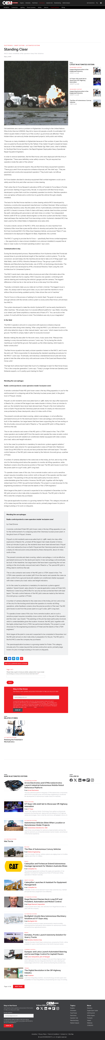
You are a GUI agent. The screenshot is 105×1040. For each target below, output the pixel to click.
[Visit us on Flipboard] (88, 780)
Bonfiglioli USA (32, 921)
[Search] (96, 2)
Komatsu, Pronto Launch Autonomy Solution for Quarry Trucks (45, 936)
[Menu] (100, 2)
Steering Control (30, 949)
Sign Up (18, 710)
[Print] (5, 658)
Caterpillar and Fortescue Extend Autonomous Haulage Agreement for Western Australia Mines (45, 864)
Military (26, 847)
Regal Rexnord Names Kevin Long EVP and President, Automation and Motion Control (43, 900)
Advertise (34, 1034)
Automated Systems (33, 45)
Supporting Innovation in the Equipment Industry (79, 70)
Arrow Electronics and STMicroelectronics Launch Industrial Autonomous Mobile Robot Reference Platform (44, 785)
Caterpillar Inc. (32, 869)
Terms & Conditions (53, 1034)
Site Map (70, 1034)
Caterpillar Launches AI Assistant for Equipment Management (45, 883)
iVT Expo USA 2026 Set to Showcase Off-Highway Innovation (78, 80)
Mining (26, 861)
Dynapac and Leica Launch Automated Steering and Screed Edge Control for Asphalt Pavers (45, 953)
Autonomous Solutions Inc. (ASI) (37, 828)
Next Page (18, 986)
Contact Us (64, 1034)
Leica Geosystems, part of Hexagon (39, 957)
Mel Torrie (8, 841)
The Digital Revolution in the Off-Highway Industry (42, 971)
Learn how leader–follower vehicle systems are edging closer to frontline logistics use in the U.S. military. (46, 855)
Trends (26, 968)
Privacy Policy (40, 707)
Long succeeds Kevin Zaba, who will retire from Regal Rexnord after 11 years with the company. (45, 907)
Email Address (17, 694)
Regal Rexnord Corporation (36, 904)
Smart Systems (19, 45)
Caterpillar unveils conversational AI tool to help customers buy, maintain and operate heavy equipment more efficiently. (45, 890)
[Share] (9, 658)
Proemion (31, 975)
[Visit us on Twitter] (75, 780)
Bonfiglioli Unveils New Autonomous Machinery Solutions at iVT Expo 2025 (45, 917)
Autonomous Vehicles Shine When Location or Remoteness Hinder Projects (44, 824)
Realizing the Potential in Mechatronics (13, 741)
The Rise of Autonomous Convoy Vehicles (80, 101)
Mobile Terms (30, 707)
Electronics (8, 45)
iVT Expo (30, 809)
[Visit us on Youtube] (84, 780)
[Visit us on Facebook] (71, 780)
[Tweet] (17, 658)
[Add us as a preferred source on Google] (21, 658)
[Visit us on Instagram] (92, 780)
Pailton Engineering (34, 852)
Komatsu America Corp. (35, 940)
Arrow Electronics (33, 790)
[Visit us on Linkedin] (79, 780)
